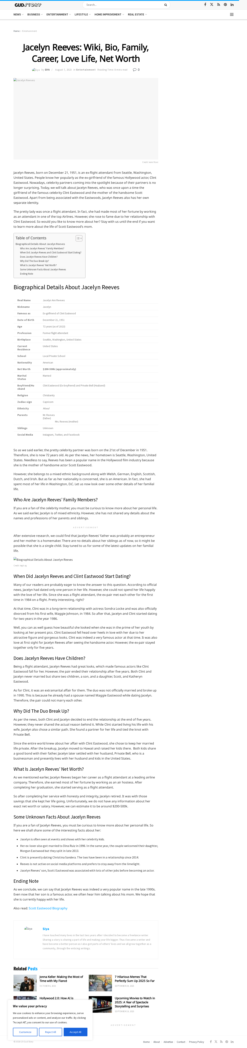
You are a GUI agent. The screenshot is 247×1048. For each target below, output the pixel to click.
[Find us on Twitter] (211, 4)
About (156, 1042)
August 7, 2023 (63, 69)
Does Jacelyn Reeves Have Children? (39, 256)
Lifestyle (81, 14)
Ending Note (26, 273)
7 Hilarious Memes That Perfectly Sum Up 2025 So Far (135, 979)
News (17, 14)
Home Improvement (108, 14)
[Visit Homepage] (28, 5)
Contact (181, 1042)
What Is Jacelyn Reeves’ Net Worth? (38, 265)
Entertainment (57, 14)
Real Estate (136, 14)
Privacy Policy (196, 1042)
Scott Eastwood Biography (48, 908)
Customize (25, 1032)
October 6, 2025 (48, 986)
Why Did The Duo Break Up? (34, 261)
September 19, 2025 (124, 1011)
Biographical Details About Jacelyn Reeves (40, 244)
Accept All (75, 1032)
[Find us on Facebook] (205, 5)
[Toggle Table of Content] (77, 238)
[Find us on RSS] (218, 5)
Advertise (168, 1042)
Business (33, 14)
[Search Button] (166, 5)
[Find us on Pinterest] (225, 5)
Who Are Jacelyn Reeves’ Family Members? (42, 248)
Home (16, 31)
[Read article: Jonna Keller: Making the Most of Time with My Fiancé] (25, 983)
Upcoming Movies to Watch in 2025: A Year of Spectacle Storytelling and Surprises (135, 1002)
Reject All (50, 1032)
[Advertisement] (200, 58)
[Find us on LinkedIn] (232, 5)
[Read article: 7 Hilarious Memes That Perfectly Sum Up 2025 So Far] (100, 983)
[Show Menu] (231, 14)
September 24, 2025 (124, 986)
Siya (47, 69)
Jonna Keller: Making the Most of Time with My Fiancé (61, 979)
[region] (50, 1020)
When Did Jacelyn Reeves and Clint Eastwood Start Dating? (50, 252)
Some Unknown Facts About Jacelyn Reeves (43, 269)
